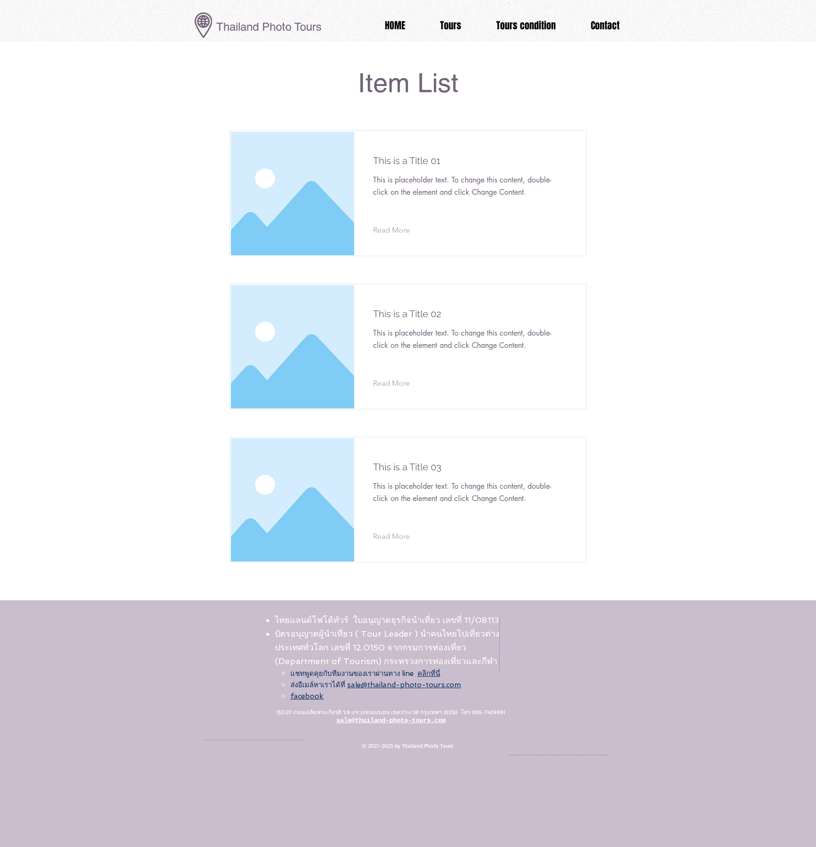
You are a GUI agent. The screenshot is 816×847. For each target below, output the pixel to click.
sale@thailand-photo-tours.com (404, 685)
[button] (399, 230)
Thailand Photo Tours (269, 26)
